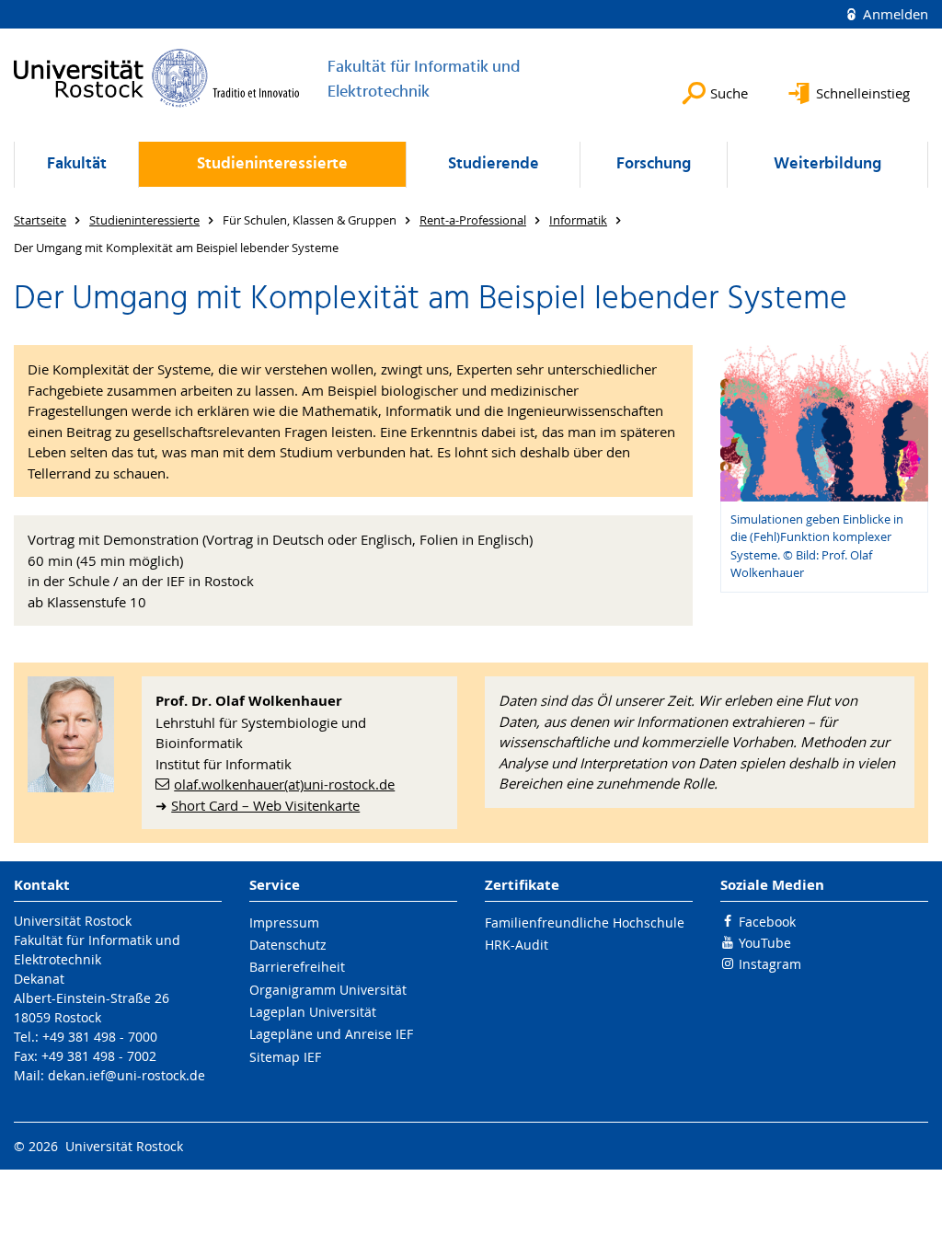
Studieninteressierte (272, 164)
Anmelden (893, 14)
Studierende (493, 164)
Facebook (767, 921)
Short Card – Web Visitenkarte (265, 805)
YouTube (765, 942)
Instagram (770, 964)
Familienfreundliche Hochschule (584, 922)
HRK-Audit (516, 944)
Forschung (653, 164)
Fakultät (77, 164)
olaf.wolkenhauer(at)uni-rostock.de (284, 784)
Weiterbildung (827, 164)
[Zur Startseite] (157, 78)
